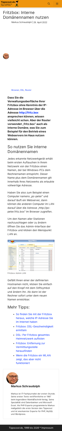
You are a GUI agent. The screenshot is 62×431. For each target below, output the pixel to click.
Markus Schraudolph (25, 386)
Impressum (47, 427)
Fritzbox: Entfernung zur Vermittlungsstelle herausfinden (30, 347)
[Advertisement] (31, 56)
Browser (15, 90)
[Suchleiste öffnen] (49, 3)
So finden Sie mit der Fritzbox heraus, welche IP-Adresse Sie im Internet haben (34, 318)
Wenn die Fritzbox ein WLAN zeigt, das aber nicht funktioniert (33, 359)
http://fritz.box (28, 112)
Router (28, 90)
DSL (22, 90)
